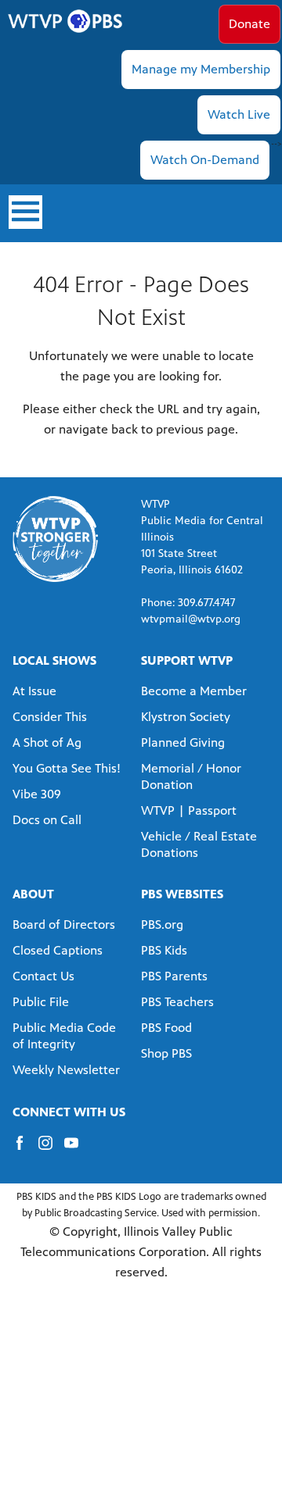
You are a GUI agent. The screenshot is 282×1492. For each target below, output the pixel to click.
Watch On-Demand (204, 159)
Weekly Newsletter (66, 1069)
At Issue (34, 691)
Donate (249, 23)
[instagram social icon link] (51, 1150)
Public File (41, 1001)
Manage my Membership (201, 69)
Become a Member (194, 691)
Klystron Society (185, 716)
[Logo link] (55, 538)
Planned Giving (183, 742)
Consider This (50, 716)
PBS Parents (174, 976)
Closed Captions (58, 950)
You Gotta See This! (67, 768)
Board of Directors (64, 924)
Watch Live (239, 114)
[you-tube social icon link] (77, 1150)
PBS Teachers (177, 1001)
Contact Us (43, 976)
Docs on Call (47, 819)
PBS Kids (164, 950)
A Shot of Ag (47, 742)
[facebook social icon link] (25, 1150)
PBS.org (162, 924)
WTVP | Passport (189, 810)
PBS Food (166, 1027)
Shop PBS (166, 1053)
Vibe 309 (37, 794)
